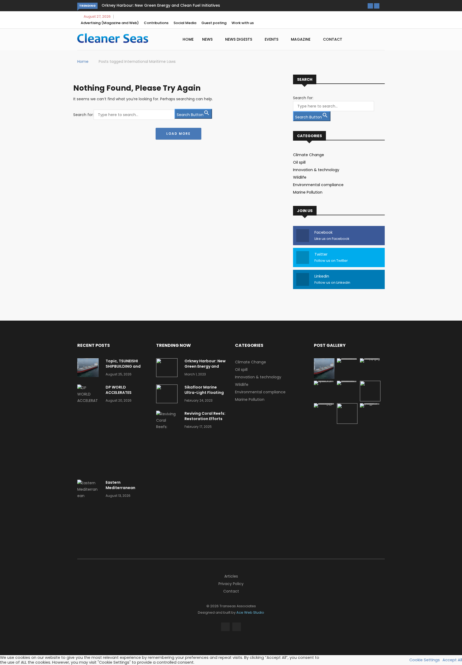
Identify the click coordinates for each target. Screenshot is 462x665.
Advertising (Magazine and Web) (110, 22)
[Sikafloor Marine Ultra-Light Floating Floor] (168, 395)
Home (188, 39)
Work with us (243, 22)
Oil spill (299, 162)
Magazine (301, 39)
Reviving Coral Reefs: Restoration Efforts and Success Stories (204, 419)
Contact (332, 39)
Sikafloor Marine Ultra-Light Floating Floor (204, 393)
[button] (370, 6)
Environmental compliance (318, 184)
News (208, 39)
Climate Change (308, 154)
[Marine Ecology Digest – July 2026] (347, 422)
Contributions (156, 22)
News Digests (239, 39)
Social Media (185, 22)
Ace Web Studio (250, 612)
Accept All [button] (452, 660)
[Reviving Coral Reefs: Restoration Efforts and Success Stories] (168, 433)
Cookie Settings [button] (424, 660)
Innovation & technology (316, 169)
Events (272, 39)
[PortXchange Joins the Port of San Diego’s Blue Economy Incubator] (370, 403)
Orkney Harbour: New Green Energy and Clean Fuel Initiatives (161, 5)
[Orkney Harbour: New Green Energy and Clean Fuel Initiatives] (168, 368)
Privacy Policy (231, 583)
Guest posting (213, 22)
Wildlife (299, 177)
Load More (178, 133)
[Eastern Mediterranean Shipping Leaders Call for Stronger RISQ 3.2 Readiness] (89, 508)
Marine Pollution (307, 192)
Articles (231, 576)
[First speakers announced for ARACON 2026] (324, 380)
